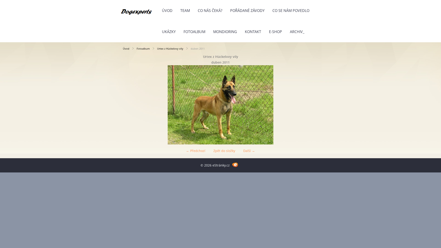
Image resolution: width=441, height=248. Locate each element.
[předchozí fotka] (130, 104)
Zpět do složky (224, 151)
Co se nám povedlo (290, 10)
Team (185, 10)
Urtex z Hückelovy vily (170, 48)
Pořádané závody (247, 10)
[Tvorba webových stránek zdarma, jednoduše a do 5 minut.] (235, 164)
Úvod (167, 10)
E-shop (275, 31)
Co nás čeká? (210, 10)
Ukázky (169, 31)
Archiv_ (297, 31)
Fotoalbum (194, 31)
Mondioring (225, 31)
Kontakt (253, 31)
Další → (249, 151)
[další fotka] (310, 104)
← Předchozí (195, 151)
